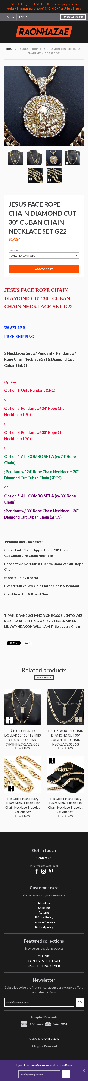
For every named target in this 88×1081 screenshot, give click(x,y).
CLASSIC (44, 956)
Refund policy (44, 927)
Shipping (44, 908)
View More (44, 677)
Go (65, 1074)
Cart (75, 17)
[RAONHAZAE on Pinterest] (51, 871)
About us (44, 903)
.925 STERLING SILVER (44, 966)
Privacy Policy (44, 917)
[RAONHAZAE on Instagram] (43, 871)
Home (10, 49)
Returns (44, 912)
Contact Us (44, 858)
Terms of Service (44, 922)
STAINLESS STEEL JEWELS (44, 961)
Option (13, 250)
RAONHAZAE (49, 1038)
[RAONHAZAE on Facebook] (36, 871)
